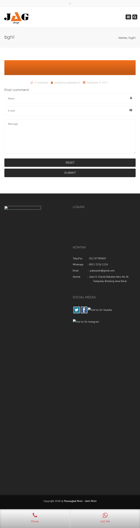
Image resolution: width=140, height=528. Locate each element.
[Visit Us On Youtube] (100, 312)
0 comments (41, 82)
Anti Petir (91, 501)
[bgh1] (70, 69)
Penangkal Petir (73, 501)
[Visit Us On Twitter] (76, 312)
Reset (70, 162)
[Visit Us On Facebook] (84, 312)
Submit (70, 172)
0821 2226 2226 (98, 264)
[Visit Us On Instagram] (86, 324)
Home (122, 38)
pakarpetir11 (73, 82)
